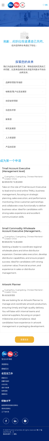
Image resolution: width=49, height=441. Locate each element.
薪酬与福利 (5, 381)
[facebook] (6, 421)
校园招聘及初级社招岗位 (10, 405)
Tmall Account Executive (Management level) (16, 170)
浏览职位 (5, 364)
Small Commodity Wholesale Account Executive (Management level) (21, 230)
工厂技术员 (5, 412)
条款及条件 (7, 434)
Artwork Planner (11, 284)
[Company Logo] (16, 5)
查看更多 (24, 339)
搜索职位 (5, 394)
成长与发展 (5, 388)
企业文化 (5, 384)
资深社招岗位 (6, 408)
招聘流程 (5, 391)
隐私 (15, 434)
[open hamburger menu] (3, 5)
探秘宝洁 (5, 369)
